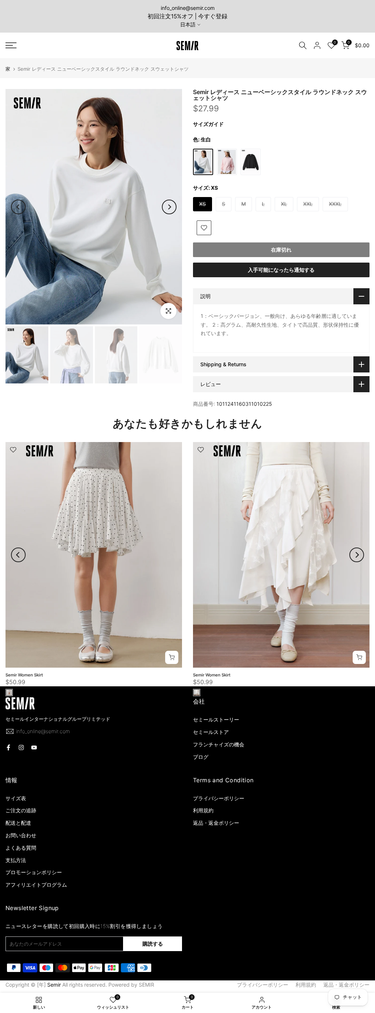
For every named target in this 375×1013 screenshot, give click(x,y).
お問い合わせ (20, 835)
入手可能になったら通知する (281, 270)
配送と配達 (18, 823)
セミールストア (211, 732)
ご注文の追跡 (20, 810)
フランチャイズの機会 (218, 744)
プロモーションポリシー (33, 872)
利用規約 (203, 810)
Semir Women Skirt (24, 675)
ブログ (200, 757)
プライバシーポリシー (218, 798)
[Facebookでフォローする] (8, 747)
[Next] (169, 207)
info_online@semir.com (188, 8)
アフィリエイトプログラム (36, 885)
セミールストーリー (216, 719)
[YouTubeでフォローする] (34, 747)
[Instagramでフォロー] (21, 747)
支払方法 (15, 860)
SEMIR (146, 985)
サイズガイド (208, 124)
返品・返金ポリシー (216, 823)
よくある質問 (20, 848)
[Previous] (18, 207)
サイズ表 (15, 798)
